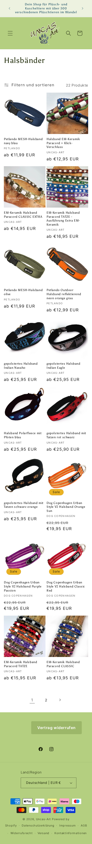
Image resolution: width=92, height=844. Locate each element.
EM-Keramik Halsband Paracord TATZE (20, 664)
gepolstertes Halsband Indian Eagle (63, 365)
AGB (84, 825)
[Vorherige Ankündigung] (9, 8)
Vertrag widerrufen (56, 727)
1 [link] (32, 700)
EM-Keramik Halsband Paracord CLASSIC (63, 664)
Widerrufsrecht (21, 833)
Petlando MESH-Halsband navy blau (23, 141)
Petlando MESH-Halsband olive (23, 292)
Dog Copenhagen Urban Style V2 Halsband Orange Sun (66, 507)
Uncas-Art (43, 819)
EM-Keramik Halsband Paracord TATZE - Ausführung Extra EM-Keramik (63, 218)
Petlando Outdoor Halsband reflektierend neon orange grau (64, 294)
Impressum (67, 825)
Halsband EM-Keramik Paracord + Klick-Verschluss (63, 143)
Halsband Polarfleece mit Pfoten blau (22, 435)
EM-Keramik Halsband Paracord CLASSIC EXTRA (23, 214)
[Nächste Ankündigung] (82, 8)
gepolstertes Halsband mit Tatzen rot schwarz (66, 435)
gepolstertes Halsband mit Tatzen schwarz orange (23, 505)
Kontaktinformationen (70, 833)
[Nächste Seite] (59, 699)
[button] (10, 33)
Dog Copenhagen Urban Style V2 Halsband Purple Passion (22, 586)
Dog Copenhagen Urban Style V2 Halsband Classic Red (66, 586)
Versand (43, 833)
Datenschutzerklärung (38, 825)
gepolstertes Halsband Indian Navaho (21, 365)
